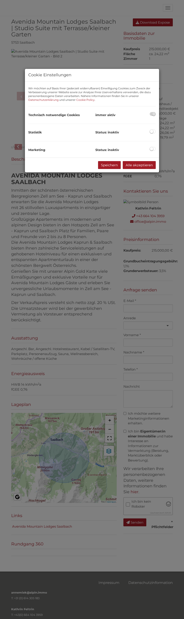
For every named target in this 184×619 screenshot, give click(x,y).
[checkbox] (153, 114)
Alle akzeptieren (139, 165)
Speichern (109, 165)
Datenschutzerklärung (43, 99)
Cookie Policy (85, 99)
